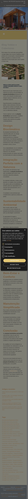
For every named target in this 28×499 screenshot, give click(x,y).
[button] (14, 268)
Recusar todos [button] (14, 264)
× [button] (24, 230)
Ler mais (9, 240)
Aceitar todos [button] (14, 260)
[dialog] (14, 249)
